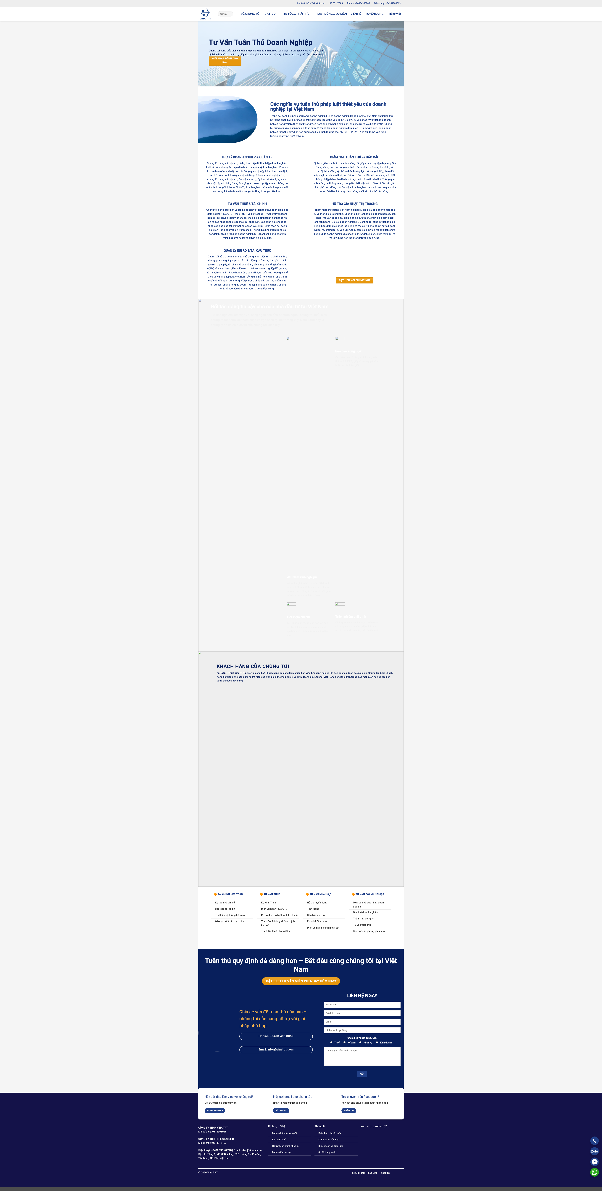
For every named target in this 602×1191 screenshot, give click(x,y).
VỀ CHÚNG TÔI (250, 13)
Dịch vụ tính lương (281, 1152)
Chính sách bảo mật (328, 1139)
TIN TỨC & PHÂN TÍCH (297, 13)
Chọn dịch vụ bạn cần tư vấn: (362, 1038)
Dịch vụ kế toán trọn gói (284, 1133)
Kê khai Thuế (278, 1139)
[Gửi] (230, 14)
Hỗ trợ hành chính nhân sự (285, 1146)
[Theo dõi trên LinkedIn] (301, 1172)
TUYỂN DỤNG (374, 13)
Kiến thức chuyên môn (329, 1133)
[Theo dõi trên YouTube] (305, 1172)
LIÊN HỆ (356, 13)
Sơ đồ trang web (326, 1152)
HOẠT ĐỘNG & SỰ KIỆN (331, 13)
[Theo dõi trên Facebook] (297, 1172)
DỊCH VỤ (270, 13)
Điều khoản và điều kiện (330, 1146)
